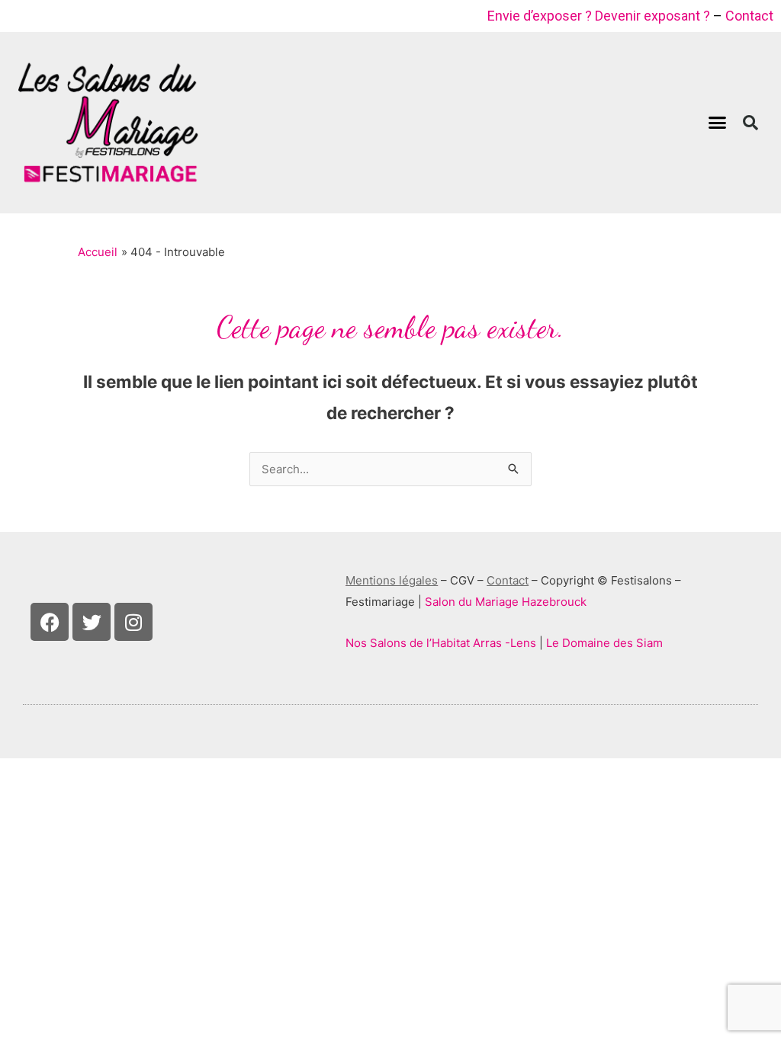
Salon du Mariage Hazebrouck (506, 601)
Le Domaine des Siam (604, 643)
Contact (749, 16)
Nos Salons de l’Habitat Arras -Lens (441, 643)
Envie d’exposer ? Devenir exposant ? (598, 16)
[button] (717, 122)
